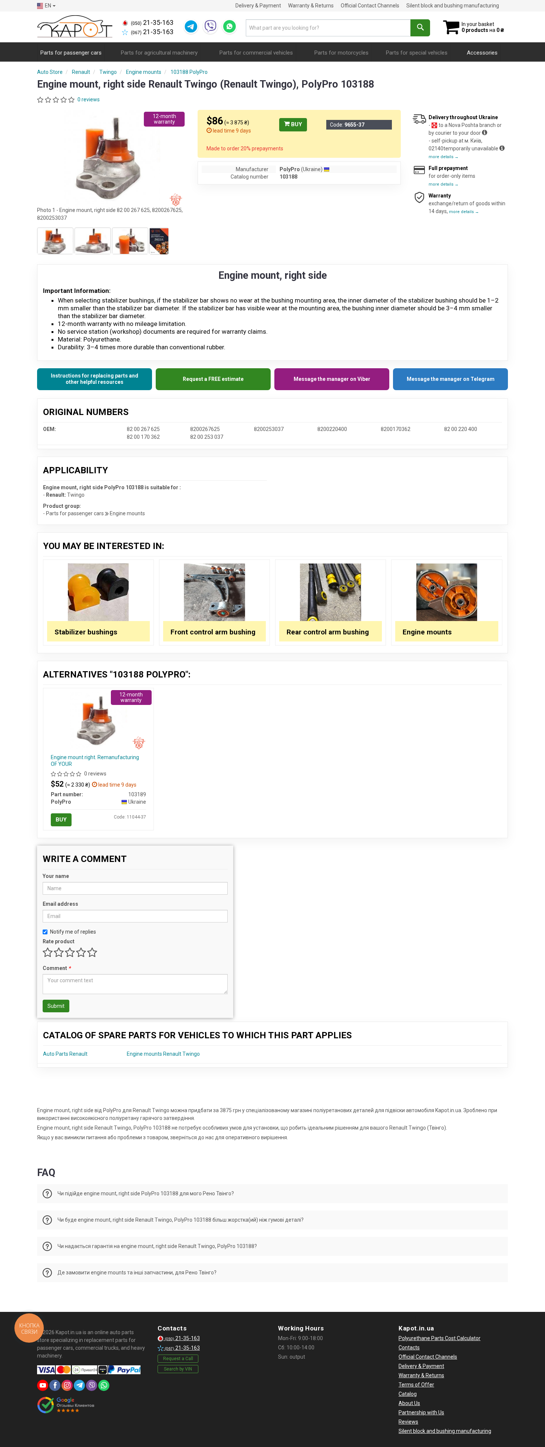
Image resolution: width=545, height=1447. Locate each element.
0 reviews (88, 99)
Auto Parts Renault (65, 1054)
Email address (60, 904)
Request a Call (178, 1358)
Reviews (408, 1422)
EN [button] (48, 6)
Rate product (59, 941)
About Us (409, 1403)
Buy (296, 124)
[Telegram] (191, 26)
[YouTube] (42, 1385)
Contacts (409, 1347)
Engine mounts (427, 632)
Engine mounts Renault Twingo (163, 1054)
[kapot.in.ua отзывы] (66, 1405)
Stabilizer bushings (85, 632)
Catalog (408, 1394)
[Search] (420, 27)
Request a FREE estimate (213, 379)
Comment (56, 968)
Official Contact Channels (370, 6)
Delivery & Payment (258, 6)
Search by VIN (178, 1369)
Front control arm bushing (213, 632)
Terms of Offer (416, 1385)
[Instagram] (67, 1385)
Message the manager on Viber (332, 379)
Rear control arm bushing (328, 632)
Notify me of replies (73, 932)
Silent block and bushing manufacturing (452, 6)
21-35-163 (152, 22)
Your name (56, 876)
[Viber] (210, 26)
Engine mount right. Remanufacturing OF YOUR (95, 760)
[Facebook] (54, 1385)
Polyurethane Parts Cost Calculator (439, 1338)
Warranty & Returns (311, 6)
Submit (56, 1006)
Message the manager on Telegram (451, 379)
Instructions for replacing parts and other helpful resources (94, 379)
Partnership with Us (421, 1412)
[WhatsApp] (229, 26)
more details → (444, 156)
